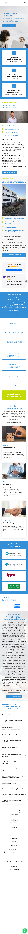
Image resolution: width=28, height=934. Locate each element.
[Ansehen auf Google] (4, 277)
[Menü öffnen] (24, 2)
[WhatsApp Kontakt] (25, 930)
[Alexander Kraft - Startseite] (6, 3)
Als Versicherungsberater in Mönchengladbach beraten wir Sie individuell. (14, 691)
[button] (2, 281)
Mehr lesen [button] (9, 286)
